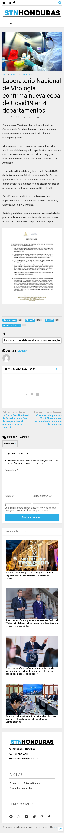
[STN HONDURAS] (31, 15)
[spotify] (10, 816)
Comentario (11, 470)
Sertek (56, 827)
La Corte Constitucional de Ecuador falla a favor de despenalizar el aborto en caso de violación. (15, 421)
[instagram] (9, 3)
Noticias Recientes (16, 531)
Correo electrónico (42, 496)
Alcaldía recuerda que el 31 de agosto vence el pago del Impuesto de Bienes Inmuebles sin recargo (29, 575)
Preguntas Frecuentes (20, 788)
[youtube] (26, 816)
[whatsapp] (18, 816)
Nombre (9, 496)
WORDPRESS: (10, 443)
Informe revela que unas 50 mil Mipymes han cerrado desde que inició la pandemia (48, 420)
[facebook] (14, 3)
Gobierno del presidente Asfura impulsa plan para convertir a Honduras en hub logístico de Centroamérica (31, 719)
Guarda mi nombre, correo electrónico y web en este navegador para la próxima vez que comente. (30, 509)
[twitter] (4, 3)
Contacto (14, 783)
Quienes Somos (31, 783)
